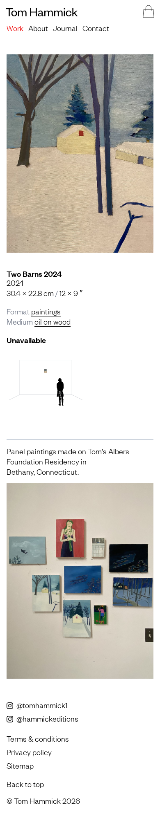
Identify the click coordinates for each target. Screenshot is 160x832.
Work (15, 28)
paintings (46, 311)
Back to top (25, 784)
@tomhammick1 (41, 705)
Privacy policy (29, 752)
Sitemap (20, 765)
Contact (95, 28)
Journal (65, 28)
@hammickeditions (46, 718)
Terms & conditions (38, 738)
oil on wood (52, 321)
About (38, 28)
